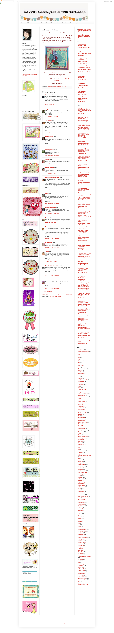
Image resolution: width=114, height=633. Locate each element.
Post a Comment (48, 291)
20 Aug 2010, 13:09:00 (52, 163)
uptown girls (81, 568)
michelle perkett (82, 485)
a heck (79, 352)
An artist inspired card (83, 228)
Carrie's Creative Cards (84, 335)
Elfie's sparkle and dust (84, 245)
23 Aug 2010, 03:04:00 (52, 247)
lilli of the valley (82, 470)
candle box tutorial (82, 379)
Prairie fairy (81, 510)
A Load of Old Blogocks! (82, 313)
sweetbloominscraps (50, 207)
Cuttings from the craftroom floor (83, 264)
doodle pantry (81, 420)
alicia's (79, 354)
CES (79, 387)
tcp (79, 560)
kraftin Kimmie (81, 464)
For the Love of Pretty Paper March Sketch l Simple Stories (83, 150)
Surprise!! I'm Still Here (83, 302)
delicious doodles (82, 412)
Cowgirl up (80, 403)
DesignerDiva (81, 301)
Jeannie (47, 251)
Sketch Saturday (82, 55)
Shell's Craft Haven (83, 268)
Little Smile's (81, 318)
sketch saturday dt (83, 537)
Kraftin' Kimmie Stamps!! (84, 53)
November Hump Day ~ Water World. (83, 320)
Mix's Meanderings (83, 120)
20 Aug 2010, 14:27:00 (52, 173)
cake (79, 376)
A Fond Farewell (82, 224)
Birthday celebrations (83, 333)
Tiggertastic (81, 337)
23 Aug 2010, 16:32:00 (52, 261)
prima (79, 512)
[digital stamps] (29, 581)
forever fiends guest (83, 436)
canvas (79, 383)
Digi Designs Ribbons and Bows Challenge (84, 310)
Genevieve (47, 94)
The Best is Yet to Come (84, 161)
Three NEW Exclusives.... (83, 254)
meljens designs (82, 482)
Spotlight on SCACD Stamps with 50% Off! (83, 290)
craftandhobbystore (83, 332)
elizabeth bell (81, 426)
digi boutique (81, 417)
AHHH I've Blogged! (82, 280)
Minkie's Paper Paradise (84, 182)
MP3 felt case (81, 325)
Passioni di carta (82, 327)
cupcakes (80, 411)
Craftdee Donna (82, 188)
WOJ (79, 581)
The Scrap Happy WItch (84, 253)
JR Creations (48, 120)
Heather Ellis (81, 444)
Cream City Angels (83, 124)
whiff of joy (81, 575)
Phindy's (80, 507)
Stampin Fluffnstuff (83, 167)
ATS (79, 357)
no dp (79, 497)
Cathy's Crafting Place (84, 304)
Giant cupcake (81, 438)
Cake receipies (74, 22)
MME (79, 490)
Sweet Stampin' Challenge (84, 121)
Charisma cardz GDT (83, 389)
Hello (79, 165)
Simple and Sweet (50, 109)
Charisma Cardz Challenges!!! (82, 82)
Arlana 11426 (48, 242)
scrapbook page (82, 531)
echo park (80, 425)
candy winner (81, 381)
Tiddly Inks (52, 87)
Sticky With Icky (82, 206)
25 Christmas (81, 273)
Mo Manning (81, 491)
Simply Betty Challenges (81, 77)
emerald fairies (81, 428)
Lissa (46, 226)
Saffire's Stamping (83, 133)
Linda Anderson (49, 136)
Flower (79, 433)
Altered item (81, 356)
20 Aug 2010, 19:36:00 (52, 189)
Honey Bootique (82, 108)
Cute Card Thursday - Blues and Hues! (83, 315)
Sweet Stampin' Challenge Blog (82, 45)
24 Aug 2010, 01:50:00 (52, 275)
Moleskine (80, 493)
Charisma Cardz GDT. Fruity (83, 391)
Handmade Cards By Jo (84, 256)
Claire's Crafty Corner (84, 223)
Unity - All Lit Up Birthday (84, 125)
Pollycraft (80, 508)
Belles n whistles (82, 368)
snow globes (81, 539)
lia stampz (80, 469)
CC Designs (81, 384)
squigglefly (81, 545)
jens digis (80, 461)
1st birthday (81, 349)
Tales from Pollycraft (83, 283)
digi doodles (81, 419)
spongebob (81, 543)
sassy (79, 526)
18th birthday (81, 246)
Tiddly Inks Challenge (83, 63)
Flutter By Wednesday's (84, 71)
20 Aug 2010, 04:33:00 (52, 155)
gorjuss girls (81, 439)
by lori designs (81, 375)
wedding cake (81, 573)
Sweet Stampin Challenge (84, 556)
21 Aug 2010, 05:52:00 (52, 222)
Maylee (47, 217)
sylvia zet (80, 559)
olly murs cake (81, 499)
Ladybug (80, 467)
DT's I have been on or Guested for (37, 22)
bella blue (80, 365)
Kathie (46, 193)
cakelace (80, 378)
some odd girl (81, 540)
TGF (79, 562)
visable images (81, 570)
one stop (80, 501)
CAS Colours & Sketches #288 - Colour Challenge (84, 204)
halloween (80, 441)
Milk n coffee (81, 486)
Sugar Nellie (81, 551)
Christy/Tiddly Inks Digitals (52, 177)
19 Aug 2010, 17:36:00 (51, 104)
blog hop (80, 370)
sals (79, 524)
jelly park (80, 459)
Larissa (47, 279)
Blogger (64, 623)
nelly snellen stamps (83, 496)
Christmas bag (81, 395)
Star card (80, 550)
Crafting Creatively (83, 127)
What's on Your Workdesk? (84, 216)
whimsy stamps (82, 576)
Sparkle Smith (82, 235)
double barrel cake (82, 422)
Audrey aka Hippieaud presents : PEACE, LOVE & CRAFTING (83, 175)
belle (79, 367)
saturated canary (82, 529)
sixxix (79, 535)
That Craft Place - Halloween (82, 270)
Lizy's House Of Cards (84, 227)
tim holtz (80, 567)
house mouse (81, 450)
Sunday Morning (82, 164)
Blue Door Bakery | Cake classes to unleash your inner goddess (84, 30)
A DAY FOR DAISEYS (83, 351)
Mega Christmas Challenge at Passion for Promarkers (84, 185)
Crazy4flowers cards (83, 143)
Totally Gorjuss (82, 79)
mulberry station (49, 149)
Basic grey (80, 360)
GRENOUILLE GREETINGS (82, 154)
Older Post (69, 294)
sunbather (80, 553)
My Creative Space (83, 201)
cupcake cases (81, 409)
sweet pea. (80, 555)
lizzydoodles (81, 279)
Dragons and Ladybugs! (83, 172)
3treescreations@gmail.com (52, 265)
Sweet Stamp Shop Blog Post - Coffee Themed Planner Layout (84, 237)
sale (79, 523)
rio (78, 515)
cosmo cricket (81, 401)
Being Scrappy (82, 148)
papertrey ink (81, 504)
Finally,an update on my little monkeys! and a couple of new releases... (84, 285)
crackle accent (81, 406)
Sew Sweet (81, 248)
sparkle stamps (82, 542)
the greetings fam (82, 564)
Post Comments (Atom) (55, 296)
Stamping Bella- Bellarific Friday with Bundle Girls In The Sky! (84, 110)
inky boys (80, 452)
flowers (80, 434)
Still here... (80, 168)
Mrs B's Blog (81, 113)
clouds (80, 400)
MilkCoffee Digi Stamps (84, 69)
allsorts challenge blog (84, 47)
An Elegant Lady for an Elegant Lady (83, 190)
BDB (79, 362)
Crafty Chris (81, 276)
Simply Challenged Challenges (83, 58)
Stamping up (81, 548)
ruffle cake (80, 521)
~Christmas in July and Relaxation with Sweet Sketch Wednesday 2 (83, 129)
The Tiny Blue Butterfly (84, 197)
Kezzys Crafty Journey (84, 211)
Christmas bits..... (82, 257)
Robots (48, 87)
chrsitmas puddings (83, 396)
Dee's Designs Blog (83, 160)
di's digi (80, 414)
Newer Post (45, 294)
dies (79, 415)
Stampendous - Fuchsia (84, 115)
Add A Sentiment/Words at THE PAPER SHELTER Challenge (84, 179)
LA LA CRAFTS (82, 466)
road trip (80, 516)
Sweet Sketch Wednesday (82, 88)
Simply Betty (81, 534)
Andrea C (47, 159)
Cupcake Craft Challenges (82, 92)
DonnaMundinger (49, 167)
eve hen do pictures (83, 430)
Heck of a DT (81, 101)
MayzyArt (80, 480)
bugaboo (80, 371)
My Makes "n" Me (82, 343)
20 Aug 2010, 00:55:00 (52, 116)
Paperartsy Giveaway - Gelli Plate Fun (83, 213)
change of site (81, 265)
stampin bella (81, 547)
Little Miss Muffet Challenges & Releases (84, 66)
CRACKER (80, 404)
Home (23, 22)
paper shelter (81, 502)
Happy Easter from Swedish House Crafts (83, 208)
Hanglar (80, 442)
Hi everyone (81, 277)
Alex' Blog (80, 219)
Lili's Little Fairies (82, 61)
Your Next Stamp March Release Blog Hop (84, 199)
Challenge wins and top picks (59, 22)
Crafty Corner (82, 215)
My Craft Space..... (82, 240)
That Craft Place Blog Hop (84, 305)
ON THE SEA (81, 118)
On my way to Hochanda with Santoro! (84, 242)
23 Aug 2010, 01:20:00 (52, 238)
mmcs (79, 488)
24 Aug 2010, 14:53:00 (52, 288)
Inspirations (83, 288)
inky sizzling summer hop (84, 455)
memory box (81, 483)
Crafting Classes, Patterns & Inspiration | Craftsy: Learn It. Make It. (84, 35)
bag (79, 359)
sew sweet (80, 532)
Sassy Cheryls (81, 528)
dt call (79, 423)
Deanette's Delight (83, 308)
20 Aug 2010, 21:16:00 (52, 213)
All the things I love (83, 171)
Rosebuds (81, 192)
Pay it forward (81, 505)
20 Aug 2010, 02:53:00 (52, 132)
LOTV (79, 475)
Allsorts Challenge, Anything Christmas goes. (84, 232)
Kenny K (80, 463)
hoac (79, 447)
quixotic (80, 513)
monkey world (81, 494)
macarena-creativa (82, 117)
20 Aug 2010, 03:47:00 (52, 145)
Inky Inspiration (82, 453)
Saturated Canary (82, 74)
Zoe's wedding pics (83, 584)
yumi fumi (80, 583)
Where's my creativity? (84, 293)
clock (79, 398)
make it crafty (81, 478)
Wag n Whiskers (82, 571)
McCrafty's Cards (83, 230)
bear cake (80, 363)
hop (79, 449)
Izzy (79, 458)
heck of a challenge (83, 446)
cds (79, 386)
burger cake (81, 373)
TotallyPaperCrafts (83, 85)
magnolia (80, 477)
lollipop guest (81, 474)
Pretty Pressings (82, 272)
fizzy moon (81, 431)
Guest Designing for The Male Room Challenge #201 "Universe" (84, 157)
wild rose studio (82, 578)
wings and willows (82, 579)
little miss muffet (82, 472)
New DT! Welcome (82, 298)
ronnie (79, 520)
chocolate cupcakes (83, 393)
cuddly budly (81, 407)
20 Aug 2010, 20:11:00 (52, 203)
